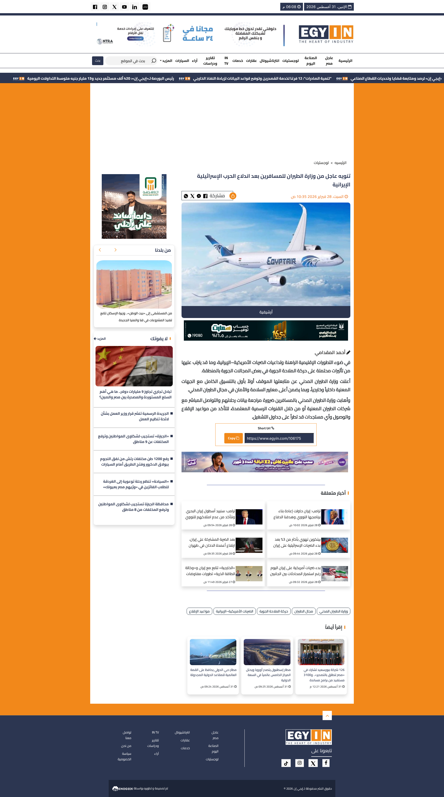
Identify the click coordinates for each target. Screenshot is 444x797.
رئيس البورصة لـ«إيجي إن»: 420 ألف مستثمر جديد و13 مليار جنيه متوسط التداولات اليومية (151, 78)
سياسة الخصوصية (124, 756)
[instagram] (105, 6)
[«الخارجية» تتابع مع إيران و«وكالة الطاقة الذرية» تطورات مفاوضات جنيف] (250, 568)
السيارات (182, 60)
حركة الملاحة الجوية (273, 611)
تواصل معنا (127, 735)
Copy (232, 438)
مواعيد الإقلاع (199, 611)
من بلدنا (163, 250)
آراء (194, 60)
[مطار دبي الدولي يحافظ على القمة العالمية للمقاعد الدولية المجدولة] (213, 652)
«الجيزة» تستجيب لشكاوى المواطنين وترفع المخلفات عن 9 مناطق (133, 439)
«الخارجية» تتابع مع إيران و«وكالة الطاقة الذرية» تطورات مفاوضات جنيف (210, 571)
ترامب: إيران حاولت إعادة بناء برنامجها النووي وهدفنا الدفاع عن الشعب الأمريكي (297, 514)
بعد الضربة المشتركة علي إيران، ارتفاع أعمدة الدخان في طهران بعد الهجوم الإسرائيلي (212, 542)
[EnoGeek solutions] (123, 788)
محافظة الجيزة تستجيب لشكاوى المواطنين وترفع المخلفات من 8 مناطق (133, 507)
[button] (115, 250)
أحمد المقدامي (330, 352)
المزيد (101, 338)
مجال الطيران (303, 611)
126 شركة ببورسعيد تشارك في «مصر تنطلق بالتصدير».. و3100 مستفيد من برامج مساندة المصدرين (324, 674)
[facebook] (95, 6)
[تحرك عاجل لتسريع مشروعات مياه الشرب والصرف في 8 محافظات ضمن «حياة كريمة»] (134, 284)
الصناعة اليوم (311, 61)
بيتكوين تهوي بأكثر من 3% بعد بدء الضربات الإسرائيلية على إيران (297, 542)
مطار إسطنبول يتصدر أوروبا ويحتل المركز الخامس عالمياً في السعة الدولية (268, 674)
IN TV (226, 61)
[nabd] (145, 6)
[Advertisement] (222, 122)
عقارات (251, 60)
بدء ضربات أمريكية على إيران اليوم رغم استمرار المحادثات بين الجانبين (295, 571)
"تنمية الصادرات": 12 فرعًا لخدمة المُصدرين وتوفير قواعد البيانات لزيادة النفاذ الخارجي (312, 78)
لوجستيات (290, 60)
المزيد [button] (167, 60)
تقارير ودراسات (210, 61)
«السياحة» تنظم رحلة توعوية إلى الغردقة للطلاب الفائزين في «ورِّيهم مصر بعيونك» (136, 484)
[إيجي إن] (326, 34)
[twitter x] (114, 6)
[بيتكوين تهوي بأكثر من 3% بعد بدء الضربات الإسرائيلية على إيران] (336, 539)
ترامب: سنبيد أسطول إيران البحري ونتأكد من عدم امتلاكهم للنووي (210, 514)
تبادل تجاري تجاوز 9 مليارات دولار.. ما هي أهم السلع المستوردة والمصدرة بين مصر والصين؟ (135, 394)
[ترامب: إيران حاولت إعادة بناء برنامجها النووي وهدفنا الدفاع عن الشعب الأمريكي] (336, 511)
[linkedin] (134, 6)
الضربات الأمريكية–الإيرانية (234, 611)
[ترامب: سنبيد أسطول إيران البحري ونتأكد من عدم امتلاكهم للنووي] (250, 511)
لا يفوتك (159, 338)
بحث (97, 61)
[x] (313, 763)
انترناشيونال (269, 60)
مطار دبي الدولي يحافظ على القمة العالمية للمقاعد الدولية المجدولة (213, 672)
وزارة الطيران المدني (333, 611)
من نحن (126, 746)
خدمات (237, 60)
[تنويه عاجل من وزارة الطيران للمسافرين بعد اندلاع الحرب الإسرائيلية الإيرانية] (199, 195)
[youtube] (124, 6)
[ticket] (286, 763)
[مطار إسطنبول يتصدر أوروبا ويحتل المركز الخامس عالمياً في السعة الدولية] (267, 652)
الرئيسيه (341, 162)
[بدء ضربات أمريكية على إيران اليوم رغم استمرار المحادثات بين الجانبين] (336, 568)
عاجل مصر (329, 61)
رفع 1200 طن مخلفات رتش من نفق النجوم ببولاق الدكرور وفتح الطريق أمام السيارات (134, 461)
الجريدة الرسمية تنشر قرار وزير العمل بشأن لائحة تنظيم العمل (135, 416)
